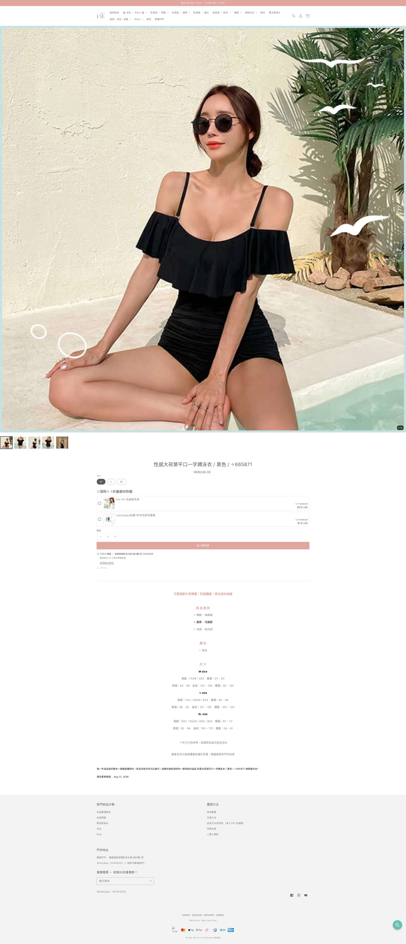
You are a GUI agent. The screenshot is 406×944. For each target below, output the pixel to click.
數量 (99, 530)
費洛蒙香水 (102, 823)
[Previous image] (5, 229)
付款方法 (211, 817)
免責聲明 (220, 915)
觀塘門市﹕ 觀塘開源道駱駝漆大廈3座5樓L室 (120, 857)
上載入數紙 (213, 834)
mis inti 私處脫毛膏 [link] (127, 499)
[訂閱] (150, 880)
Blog (99, 834)
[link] (109, 503)
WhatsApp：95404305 (111, 891)
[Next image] (400, 229)
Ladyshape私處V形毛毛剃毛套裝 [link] (135, 515)
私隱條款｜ (187, 915)
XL (121, 481)
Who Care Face (209, 920)
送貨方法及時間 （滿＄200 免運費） (226, 823)
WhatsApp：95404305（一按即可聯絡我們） (121, 863)
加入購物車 (203, 545)
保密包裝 (211, 828)
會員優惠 (211, 812)
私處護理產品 (104, 812)
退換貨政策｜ (198, 915)
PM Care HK (198, 938)
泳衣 (99, 828)
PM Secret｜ (196, 920)
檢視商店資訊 (107, 563)
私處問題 (101, 817)
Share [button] (103, 567)
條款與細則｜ (210, 915)
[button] (293, 15)
